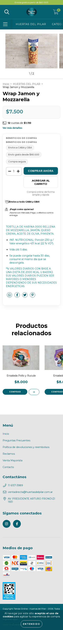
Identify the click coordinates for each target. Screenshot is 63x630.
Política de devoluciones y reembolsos (26, 447)
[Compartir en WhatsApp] (9, 295)
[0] (56, 12)
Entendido (31, 624)
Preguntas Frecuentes (16, 440)
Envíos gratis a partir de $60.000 (31, 2)
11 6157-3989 (15, 485)
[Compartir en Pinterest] (32, 296)
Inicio (6, 84)
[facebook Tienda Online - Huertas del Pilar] (17, 524)
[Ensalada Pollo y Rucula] (34, 392)
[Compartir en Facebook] (17, 296)
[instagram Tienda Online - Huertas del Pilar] (6, 524)
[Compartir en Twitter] (25, 296)
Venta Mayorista (12, 460)
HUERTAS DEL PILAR (31, 24)
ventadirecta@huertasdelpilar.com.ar (30, 492)
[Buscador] (7, 12)
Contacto (8, 467)
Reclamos (9, 453)
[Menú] (5, 24)
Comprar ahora (41, 170)
